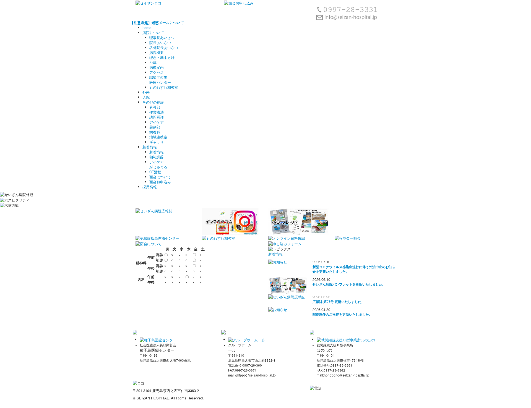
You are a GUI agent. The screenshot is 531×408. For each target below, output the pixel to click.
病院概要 (156, 52)
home (146, 27)
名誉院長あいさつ (163, 47)
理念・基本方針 (162, 57)
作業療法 (156, 112)
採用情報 (149, 186)
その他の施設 (153, 102)
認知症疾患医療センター (160, 80)
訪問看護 (156, 117)
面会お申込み (160, 181)
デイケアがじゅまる (158, 164)
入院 (146, 97)
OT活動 (155, 171)
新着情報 (149, 147)
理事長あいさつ (162, 37)
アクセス (156, 72)
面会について (160, 176)
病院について (153, 32)
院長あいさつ (160, 42)
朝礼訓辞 (156, 156)
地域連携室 (158, 137)
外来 (146, 92)
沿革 (153, 62)
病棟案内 (156, 67)
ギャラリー (158, 142)
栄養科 (154, 132)
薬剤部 (154, 127)
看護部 (154, 107)
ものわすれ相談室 (163, 87)
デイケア (156, 122)
